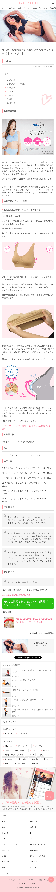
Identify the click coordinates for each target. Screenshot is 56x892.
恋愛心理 (33, 827)
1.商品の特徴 (12, 80)
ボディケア (34, 867)
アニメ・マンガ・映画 (37, 856)
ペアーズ (31, 755)
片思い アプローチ (40, 746)
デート (32, 838)
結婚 (3, 827)
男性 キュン (48, 759)
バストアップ (22, 733)
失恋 (6, 763)
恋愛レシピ (28, 3)
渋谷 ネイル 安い (23, 746)
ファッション (34, 862)
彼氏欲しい (8, 746)
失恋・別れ (34, 821)
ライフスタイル (7, 873)
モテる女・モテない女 (37, 844)
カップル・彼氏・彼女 (9, 844)
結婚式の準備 (35, 763)
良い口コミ (11, 99)
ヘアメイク (6, 862)
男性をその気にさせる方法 (14, 755)
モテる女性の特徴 (19, 763)
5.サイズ (10, 95)
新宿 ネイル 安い (20, 750)
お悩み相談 (34, 850)
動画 (3, 867)
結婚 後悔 (35, 759)
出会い (4, 838)
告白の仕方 (23, 759)
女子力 (7, 750)
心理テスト (6, 856)
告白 (31, 833)
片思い (4, 821)
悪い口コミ (11, 103)
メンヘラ (34, 750)
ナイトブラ (8, 733)
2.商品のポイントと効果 (16, 84)
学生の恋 (5, 833)
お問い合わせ (43, 880)
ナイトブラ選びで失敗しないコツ (16, 595)
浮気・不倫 (6, 850)
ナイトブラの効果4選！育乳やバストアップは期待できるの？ (26, 427)
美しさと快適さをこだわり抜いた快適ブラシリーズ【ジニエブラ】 (25, 603)
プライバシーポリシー (27, 880)
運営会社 (12, 880)
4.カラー (10, 92)
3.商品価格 (11, 88)
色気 (41, 755)
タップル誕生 (9, 759)
